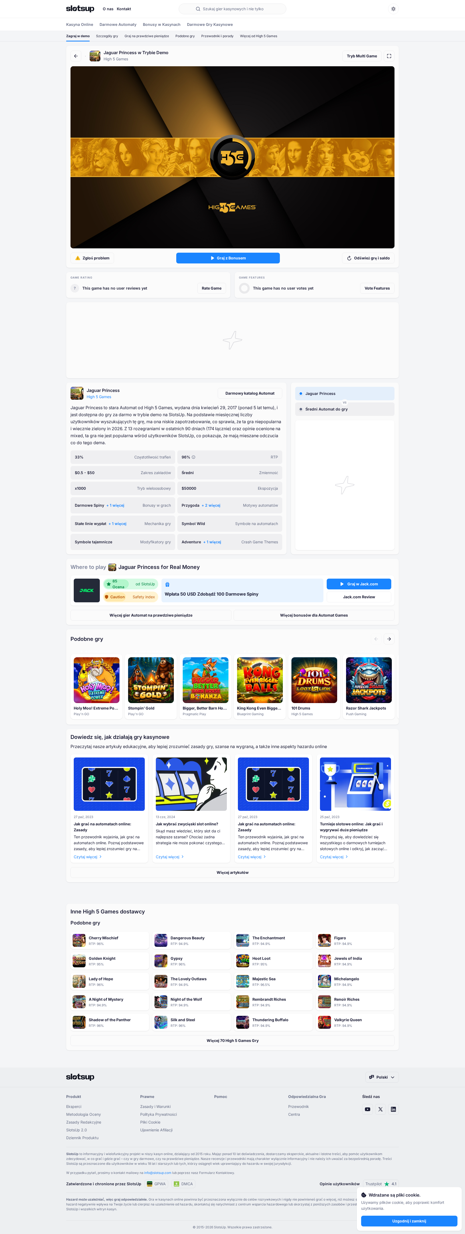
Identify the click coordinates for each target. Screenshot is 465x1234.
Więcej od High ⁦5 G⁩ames (258, 36)
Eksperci (73, 1106)
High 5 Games (99, 396)
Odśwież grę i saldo (372, 258)
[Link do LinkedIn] (393, 1109)
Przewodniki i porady (217, 36)
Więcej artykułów (233, 872)
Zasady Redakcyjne (83, 1122)
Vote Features (377, 288)
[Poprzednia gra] (376, 639)
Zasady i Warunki (155, 1106)
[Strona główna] (80, 8)
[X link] (380, 1109)
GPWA (160, 1183)
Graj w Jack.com (362, 584)
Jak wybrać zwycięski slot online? (187, 824)
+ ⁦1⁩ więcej (115, 505)
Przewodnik (298, 1106)
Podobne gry (185, 36)
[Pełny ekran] (389, 56)
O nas (108, 8)
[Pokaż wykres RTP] (193, 457)
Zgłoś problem (96, 258)
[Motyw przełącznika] (393, 9)
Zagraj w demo (78, 36)
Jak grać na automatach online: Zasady (102, 827)
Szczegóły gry (107, 36)
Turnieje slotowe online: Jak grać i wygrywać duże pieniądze (351, 827)
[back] (76, 56)
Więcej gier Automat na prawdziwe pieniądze (151, 615)
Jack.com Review (359, 597)
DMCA (187, 1183)
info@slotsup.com (157, 1173)
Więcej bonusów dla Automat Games (314, 615)
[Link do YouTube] (367, 1109)
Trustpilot (380, 1183)
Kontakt (124, 8)
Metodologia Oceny (83, 1114)
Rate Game (211, 288)
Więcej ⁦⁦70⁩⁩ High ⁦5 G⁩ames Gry (233, 1040)
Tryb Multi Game (362, 56)
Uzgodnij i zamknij (409, 1221)
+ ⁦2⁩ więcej (211, 505)
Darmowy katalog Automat (250, 393)
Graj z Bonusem (231, 258)
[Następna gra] (389, 639)
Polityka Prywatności (158, 1114)
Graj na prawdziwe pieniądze (147, 36)
